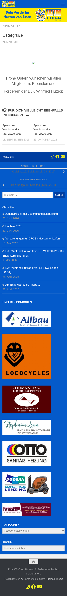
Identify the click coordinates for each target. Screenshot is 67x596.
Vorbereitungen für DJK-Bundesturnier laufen (32, 238)
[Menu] (63, 4)
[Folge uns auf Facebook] (57, 157)
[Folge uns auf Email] (63, 157)
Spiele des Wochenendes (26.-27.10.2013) (44, 129)
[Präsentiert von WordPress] (22, 579)
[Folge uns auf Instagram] (52, 157)
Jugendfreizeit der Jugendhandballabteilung (31, 213)
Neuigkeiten (11, 25)
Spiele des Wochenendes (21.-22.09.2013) (12, 129)
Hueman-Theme (54, 579)
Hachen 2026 (13, 226)
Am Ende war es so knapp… (22, 284)
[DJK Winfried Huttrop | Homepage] (10, 4)
